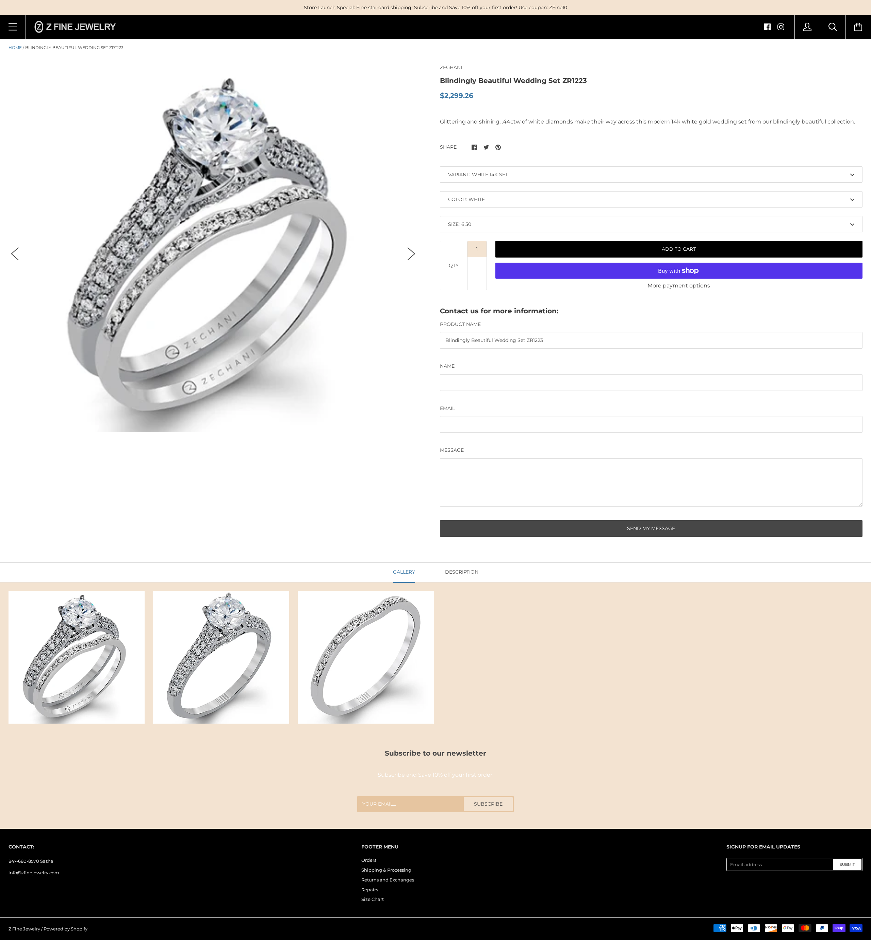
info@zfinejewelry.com (34, 872)
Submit (847, 864)
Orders (368, 860)
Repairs (369, 889)
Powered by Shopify (65, 928)
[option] (213, 248)
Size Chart (372, 899)
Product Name (460, 324)
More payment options (678, 285)
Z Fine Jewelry (24, 928)
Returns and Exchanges (387, 880)
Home (15, 47)
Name (447, 366)
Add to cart (679, 249)
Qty (454, 265)
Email (447, 408)
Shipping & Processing (386, 870)
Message (452, 450)
